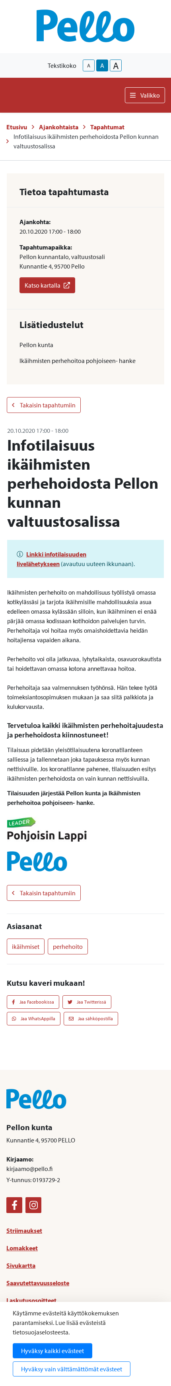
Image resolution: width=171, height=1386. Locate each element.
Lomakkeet (22, 1248)
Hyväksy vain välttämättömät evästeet (71, 1369)
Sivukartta (20, 1265)
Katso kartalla (42, 285)
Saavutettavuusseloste (37, 1283)
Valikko (150, 95)
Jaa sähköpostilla (95, 1018)
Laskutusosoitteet (31, 1300)
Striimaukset (24, 1230)
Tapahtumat (107, 127)
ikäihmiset (25, 946)
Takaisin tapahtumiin (47, 405)
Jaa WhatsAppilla (37, 1018)
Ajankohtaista (58, 127)
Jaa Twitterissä (91, 1002)
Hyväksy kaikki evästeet (52, 1351)
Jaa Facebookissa (36, 1002)
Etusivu (16, 127)
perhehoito (68, 946)
